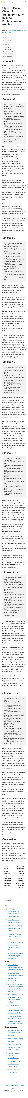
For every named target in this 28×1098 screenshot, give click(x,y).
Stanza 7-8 (8, 47)
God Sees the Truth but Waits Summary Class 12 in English (15, 1033)
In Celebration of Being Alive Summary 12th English (15, 928)
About (6, 1083)
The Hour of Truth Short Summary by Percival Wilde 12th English (15, 1047)
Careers (6, 1085)
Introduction (8, 40)
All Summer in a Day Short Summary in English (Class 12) (14, 1064)
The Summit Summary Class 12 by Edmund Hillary (15, 936)
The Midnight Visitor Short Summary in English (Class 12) (14, 1055)
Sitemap (14, 1088)
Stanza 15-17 (9, 54)
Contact (12, 1085)
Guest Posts (19, 1083)
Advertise (12, 1083)
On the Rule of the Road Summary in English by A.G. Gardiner (15, 956)
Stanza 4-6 (8, 45)
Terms (22, 1085)
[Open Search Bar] (23, 2)
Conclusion (8, 56)
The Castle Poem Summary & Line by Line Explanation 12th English (15, 967)
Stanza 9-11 (8, 49)
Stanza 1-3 (8, 42)
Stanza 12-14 (9, 51)
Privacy (17, 1085)
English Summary (14, 1090)
